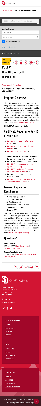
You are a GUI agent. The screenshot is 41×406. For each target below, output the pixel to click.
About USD (9, 380)
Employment (10, 328)
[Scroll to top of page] (36, 401)
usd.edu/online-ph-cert (24, 122)
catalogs (9, 399)
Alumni (8, 325)
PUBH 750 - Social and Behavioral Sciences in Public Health (20, 170)
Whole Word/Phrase (13, 42)
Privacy (8, 352)
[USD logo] (8, 3)
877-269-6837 (7, 295)
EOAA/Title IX (10, 355)
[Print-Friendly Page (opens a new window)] (31, 62)
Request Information (12, 387)
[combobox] (20, 21)
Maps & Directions (8, 302)
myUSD (8, 377)
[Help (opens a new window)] (37, 62)
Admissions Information (11, 85)
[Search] (37, 37)
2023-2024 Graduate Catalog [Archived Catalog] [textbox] (17, 21)
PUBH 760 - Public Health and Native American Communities (21, 180)
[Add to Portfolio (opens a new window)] (21, 62)
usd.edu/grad (9, 256)
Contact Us (6, 299)
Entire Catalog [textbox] (7, 32)
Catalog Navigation (12, 53)
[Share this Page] (26, 62)
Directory (8, 331)
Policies (8, 335)
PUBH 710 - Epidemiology (17, 151)
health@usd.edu (22, 246)
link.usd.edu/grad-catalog (18, 232)
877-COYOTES (7, 292)
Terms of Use (9, 359)
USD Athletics (10, 383)
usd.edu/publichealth (12, 248)
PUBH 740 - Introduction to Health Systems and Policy (20, 165)
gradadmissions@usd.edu (26, 254)
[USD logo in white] (15, 283)
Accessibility (9, 349)
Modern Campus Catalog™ (24, 403)
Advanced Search (9, 47)
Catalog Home (7, 10)
